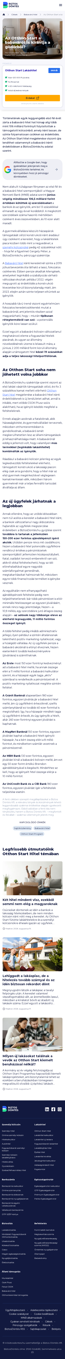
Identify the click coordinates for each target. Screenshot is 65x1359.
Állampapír (39, 1254)
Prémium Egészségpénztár (46, 1194)
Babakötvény (40, 1258)
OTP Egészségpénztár (44, 1190)
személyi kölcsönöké (16, 247)
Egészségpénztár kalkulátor (47, 1186)
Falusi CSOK (7, 1286)
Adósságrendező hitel (44, 1165)
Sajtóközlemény (22, 828)
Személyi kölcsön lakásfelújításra (9, 1156)
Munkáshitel (7, 1278)
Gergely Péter (14, 53)
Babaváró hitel (30, 14)
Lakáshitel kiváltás (42, 1156)
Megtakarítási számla (44, 1234)
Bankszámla (8, 1179)
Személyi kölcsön (11, 1124)
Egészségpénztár (43, 1179)
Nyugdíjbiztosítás (10, 1258)
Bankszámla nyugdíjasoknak (15, 1199)
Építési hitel (39, 1152)
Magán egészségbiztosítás (14, 1254)
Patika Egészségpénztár (45, 1199)
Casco (4, 1249)
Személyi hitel (8, 1131)
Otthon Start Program (32, 834)
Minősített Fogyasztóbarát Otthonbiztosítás (14, 1235)
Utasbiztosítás (8, 1241)
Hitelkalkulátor (8, 1139)
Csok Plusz (7, 1282)
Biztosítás (7, 1223)
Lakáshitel (40, 1124)
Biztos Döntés (11, 5)
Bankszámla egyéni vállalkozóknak (11, 1204)
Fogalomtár (39, 1169)
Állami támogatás (11, 1271)
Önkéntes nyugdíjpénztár (46, 1249)
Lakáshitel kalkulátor (43, 1135)
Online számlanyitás (11, 1190)
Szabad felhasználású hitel (14, 1170)
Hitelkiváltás (7, 1162)
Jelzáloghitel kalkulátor (45, 1161)
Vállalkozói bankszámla (12, 1210)
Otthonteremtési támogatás (15, 1295)
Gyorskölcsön (8, 1166)
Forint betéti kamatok (44, 1230)
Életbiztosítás (8, 1262)
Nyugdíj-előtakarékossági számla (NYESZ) (45, 1244)
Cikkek (14, 14)
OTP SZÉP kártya (10, 1214)
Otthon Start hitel (42, 1131)
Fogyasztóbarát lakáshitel (46, 1144)
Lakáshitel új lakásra (43, 1139)
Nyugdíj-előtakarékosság (45, 1238)
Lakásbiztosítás (9, 1230)
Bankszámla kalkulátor (12, 1186)
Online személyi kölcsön (13, 1135)
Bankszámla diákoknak (12, 1194)
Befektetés (40, 1223)
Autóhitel (6, 1144)
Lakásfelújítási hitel (42, 1148)
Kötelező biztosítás (10, 1245)
